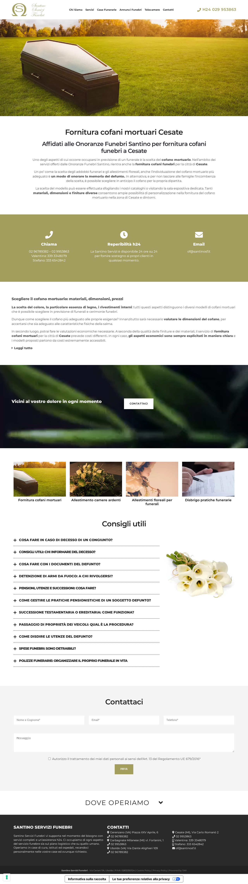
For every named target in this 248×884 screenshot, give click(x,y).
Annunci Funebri (131, 9)
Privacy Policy (160, 870)
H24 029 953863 (219, 9)
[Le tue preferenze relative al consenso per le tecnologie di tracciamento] (6, 877)
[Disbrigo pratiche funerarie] (208, 479)
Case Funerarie (106, 9)
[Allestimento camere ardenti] (96, 479)
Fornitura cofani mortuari (39, 500)
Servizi (89, 9)
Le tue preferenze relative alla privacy (141, 879)
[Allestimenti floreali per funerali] (152, 479)
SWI (184, 870)
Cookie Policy (143, 870)
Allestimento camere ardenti (96, 500)
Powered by (175, 870)
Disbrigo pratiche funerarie (208, 500)
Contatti (168, 9)
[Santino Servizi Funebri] (29, 9)
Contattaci (139, 403)
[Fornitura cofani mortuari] (40, 479)
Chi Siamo (75, 9)
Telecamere (152, 9)
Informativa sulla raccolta (87, 879)
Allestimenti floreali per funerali (152, 502)
